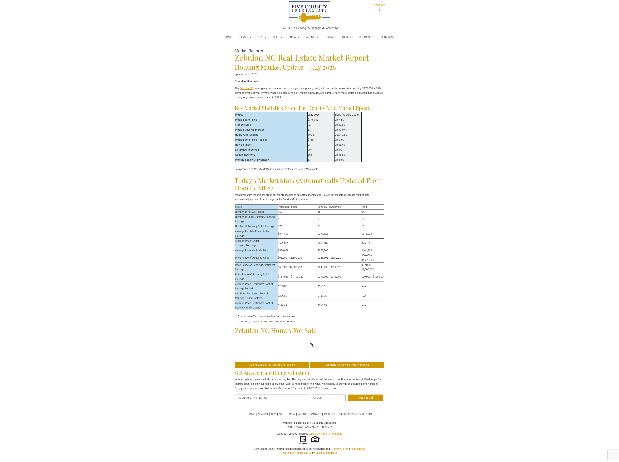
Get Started (365, 397)
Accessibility (358, 448)
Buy (273, 414)
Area (292, 414)
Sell (282, 414)
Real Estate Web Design (295, 452)
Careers (347, 37)
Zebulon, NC (246, 88)
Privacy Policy (340, 448)
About (302, 414)
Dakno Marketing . (326, 452)
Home (228, 37)
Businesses (366, 37)
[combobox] (272, 398)
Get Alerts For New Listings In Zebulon (347, 364)
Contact (330, 37)
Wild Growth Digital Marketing (325, 433)
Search (263, 414)
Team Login (388, 37)
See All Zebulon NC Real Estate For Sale (272, 364)
